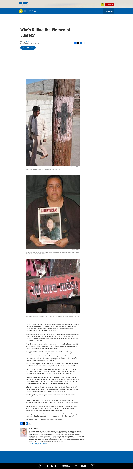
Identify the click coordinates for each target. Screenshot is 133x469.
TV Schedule (56, 16)
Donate (110, 4)
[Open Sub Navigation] (32, 16)
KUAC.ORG (22, 16)
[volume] (25, 11)
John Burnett (28, 42)
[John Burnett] (23, 432)
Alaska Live (65, 16)
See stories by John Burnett (38, 444)
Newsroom (38, 16)
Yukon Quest (104, 16)
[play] (20, 11)
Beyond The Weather (92, 16)
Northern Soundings (77, 16)
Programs (48, 16)
